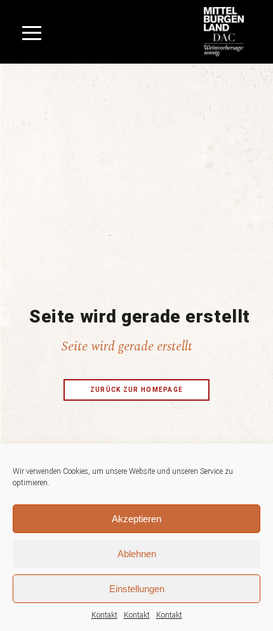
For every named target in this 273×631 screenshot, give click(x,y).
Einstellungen (136, 588)
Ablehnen (136, 553)
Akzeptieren (136, 518)
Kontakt (104, 615)
